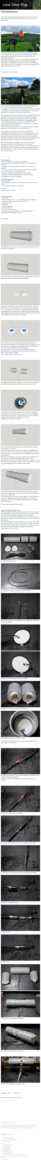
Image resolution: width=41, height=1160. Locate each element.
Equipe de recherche (6, 1134)
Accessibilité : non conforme (8, 1122)
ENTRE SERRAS (7, 1147)
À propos (3, 1133)
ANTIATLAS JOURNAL (8, 1153)
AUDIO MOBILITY (7, 1149)
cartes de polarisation (24, 123)
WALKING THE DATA (8, 1150)
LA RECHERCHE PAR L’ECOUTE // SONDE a (14, 1154)
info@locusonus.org (28, 1127)
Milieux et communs (8, 1137)
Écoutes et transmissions (9, 1139)
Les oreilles (11, 109)
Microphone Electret (15, 354)
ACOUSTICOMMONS (8, 1145)
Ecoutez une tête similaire (9, 72)
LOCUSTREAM (6, 1146)
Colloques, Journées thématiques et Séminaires (13, 1156)
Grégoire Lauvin (6, 1093)
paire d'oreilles (8, 171)
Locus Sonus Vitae (15, 5)
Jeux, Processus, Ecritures (9, 1140)
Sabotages (5, 1159)
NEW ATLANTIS (7, 1151)
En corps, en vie (7, 1141)
